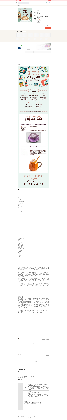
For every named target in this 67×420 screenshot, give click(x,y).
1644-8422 (19, 417)
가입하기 (49, 0)
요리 (19, 5)
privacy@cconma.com (33, 417)
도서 (18, 5)
